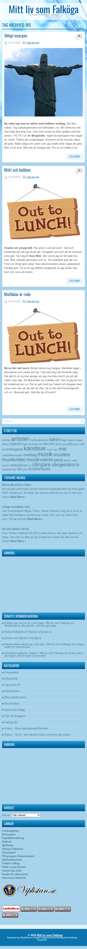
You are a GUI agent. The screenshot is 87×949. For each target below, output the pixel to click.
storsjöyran (19, 465)
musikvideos (40, 459)
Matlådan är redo (17, 294)
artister (20, 439)
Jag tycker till (12, 684)
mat (62, 448)
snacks (6, 465)
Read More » (18, 496)
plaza (67, 460)
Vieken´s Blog (10, 863)
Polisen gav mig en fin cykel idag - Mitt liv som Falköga (37, 623)
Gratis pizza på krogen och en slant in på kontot (43, 654)
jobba (76, 444)
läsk (56, 449)
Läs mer (74, 156)
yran (25, 469)
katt (4, 449)
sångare (41, 464)
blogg (63, 440)
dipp (24, 444)
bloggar (79, 440)
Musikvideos (11, 703)
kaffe (82, 444)
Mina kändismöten (15, 697)
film (52, 444)
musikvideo (14, 459)
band (54, 439)
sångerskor (63, 464)
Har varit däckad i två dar (15, 529)
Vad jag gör (33, 42)
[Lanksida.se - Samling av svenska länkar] (11, 910)
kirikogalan (15, 449)
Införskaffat (11, 678)
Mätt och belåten (17, 170)
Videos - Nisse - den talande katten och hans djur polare (37, 734)
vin (19, 469)
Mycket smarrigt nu (40, 631)
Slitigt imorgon (15, 36)
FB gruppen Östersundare (18, 856)
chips (5, 444)
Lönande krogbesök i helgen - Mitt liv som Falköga (34, 653)
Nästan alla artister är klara (16, 484)
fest (41, 444)
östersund (41, 469)
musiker (62, 454)
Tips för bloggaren (14, 715)
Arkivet (6, 815)
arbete (6, 440)
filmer (58, 444)
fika (46, 444)
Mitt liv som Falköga (44, 9)
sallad (74, 460)
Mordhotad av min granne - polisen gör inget (30, 625)
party (58, 459)
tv (78, 464)
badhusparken (39, 440)
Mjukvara (7, 845)
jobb (70, 444)
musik (45, 454)
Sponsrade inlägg (14, 709)
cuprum (16, 444)
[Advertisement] (27, 583)
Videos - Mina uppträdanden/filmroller (26, 728)
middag (30, 454)
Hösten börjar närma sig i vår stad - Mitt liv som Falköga (37, 644)
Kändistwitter (12, 691)
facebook (33, 444)
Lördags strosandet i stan (16, 506)
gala (64, 444)
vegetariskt (9, 469)
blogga (70, 440)
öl (30, 469)
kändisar (35, 448)
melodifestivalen (12, 455)
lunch (50, 449)
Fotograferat (11, 672)
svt (29, 465)
